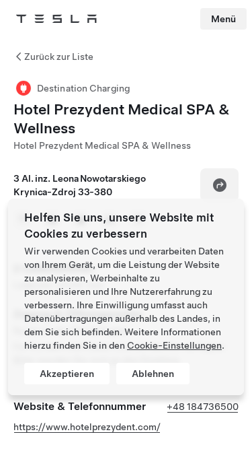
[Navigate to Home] (56, 19)
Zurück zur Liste (58, 56)
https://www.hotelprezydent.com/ (87, 426)
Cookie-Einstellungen (174, 345)
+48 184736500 (203, 406)
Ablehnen (153, 373)
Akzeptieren (67, 373)
